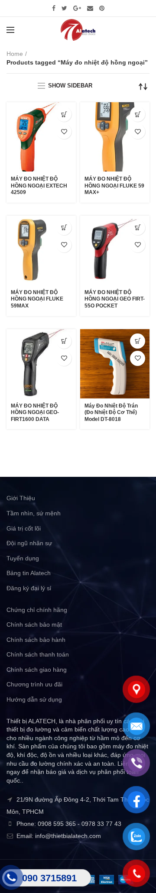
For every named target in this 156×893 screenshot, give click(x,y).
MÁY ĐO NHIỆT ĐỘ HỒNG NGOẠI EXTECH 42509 (39, 185)
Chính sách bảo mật (34, 624)
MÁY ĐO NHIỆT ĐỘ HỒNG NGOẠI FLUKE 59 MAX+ (114, 185)
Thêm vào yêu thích (64, 131)
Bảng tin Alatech (28, 572)
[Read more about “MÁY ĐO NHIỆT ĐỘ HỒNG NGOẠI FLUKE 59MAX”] (64, 227)
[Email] (90, 8)
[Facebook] (53, 8)
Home (14, 53)
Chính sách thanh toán (37, 654)
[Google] (77, 8)
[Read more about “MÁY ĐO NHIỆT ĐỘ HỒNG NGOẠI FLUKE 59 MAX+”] (137, 114)
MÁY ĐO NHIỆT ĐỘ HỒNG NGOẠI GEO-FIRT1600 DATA (35, 412)
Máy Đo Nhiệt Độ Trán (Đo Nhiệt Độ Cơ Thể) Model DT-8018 (111, 412)
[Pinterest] (101, 8)
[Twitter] (64, 8)
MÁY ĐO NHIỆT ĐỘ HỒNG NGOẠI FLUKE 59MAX (37, 299)
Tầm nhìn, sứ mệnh (33, 513)
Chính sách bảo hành (35, 639)
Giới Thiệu (20, 498)
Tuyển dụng (22, 558)
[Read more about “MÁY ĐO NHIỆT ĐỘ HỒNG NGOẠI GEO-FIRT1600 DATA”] (64, 341)
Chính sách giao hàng (36, 669)
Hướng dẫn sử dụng (34, 699)
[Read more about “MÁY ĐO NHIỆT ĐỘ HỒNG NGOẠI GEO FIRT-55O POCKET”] (137, 227)
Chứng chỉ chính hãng (36, 609)
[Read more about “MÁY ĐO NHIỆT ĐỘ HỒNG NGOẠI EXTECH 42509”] (64, 114)
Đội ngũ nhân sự (29, 543)
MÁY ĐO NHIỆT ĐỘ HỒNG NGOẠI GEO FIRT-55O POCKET (114, 299)
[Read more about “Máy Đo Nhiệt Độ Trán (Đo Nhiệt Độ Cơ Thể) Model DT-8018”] (137, 341)
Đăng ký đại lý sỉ (28, 588)
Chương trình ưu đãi (34, 684)
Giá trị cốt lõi (23, 528)
